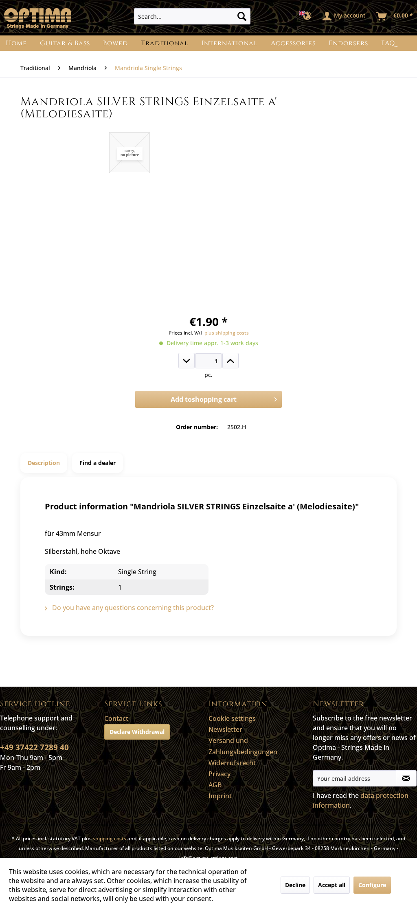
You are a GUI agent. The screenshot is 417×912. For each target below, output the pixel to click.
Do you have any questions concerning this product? (132, 607)
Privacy (219, 773)
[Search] (241, 16)
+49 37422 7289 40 (34, 747)
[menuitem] (192, 16)
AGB (215, 784)
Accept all (331, 885)
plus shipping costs (226, 332)
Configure (372, 885)
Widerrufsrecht (232, 762)
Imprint (220, 795)
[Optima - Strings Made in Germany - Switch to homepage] (37, 18)
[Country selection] (308, 16)
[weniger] (186, 360)
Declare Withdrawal (137, 732)
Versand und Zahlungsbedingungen (242, 746)
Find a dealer (97, 463)
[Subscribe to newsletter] (406, 778)
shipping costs (109, 838)
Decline (295, 885)
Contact (116, 718)
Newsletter (225, 729)
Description (44, 463)
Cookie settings (232, 718)
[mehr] (230, 360)
